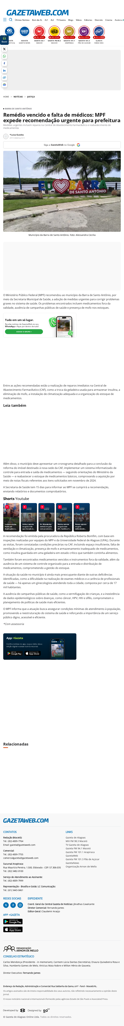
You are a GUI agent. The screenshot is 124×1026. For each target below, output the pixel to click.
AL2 (52, 20)
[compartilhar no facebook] (4, 63)
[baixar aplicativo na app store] (33, 653)
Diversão (99, 20)
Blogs (70, 20)
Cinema (108, 20)
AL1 (46, 20)
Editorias (88, 20)
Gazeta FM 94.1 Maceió (78, 848)
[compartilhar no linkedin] (4, 70)
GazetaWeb (72, 855)
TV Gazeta (61, 20)
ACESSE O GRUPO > (24, 332)
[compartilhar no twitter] (4, 49)
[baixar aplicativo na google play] (14, 653)
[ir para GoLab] (39, 1010)
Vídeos (79, 20)
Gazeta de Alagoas (76, 837)
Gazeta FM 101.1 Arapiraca (80, 852)
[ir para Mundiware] (14, 1010)
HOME (6, 96)
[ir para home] (37, 13)
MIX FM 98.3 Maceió (76, 841)
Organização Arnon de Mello (81, 866)
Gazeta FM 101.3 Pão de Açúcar (82, 859)
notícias (18, 96)
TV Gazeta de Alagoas (77, 844)
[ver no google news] (4, 85)
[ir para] (13, 922)
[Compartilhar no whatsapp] (4, 56)
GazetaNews (72, 862)
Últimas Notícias (22, 20)
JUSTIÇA (31, 96)
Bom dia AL (37, 20)
